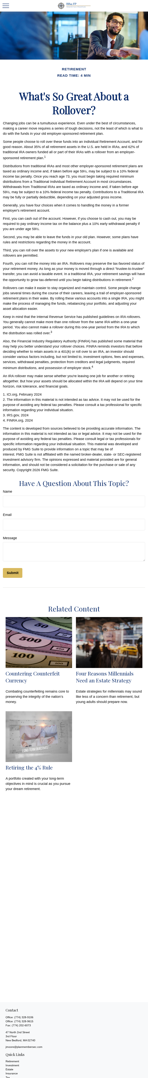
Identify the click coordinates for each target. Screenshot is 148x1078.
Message (10, 538)
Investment (12, 1065)
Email (7, 515)
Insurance (12, 1073)
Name (7, 491)
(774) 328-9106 (23, 1017)
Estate (9, 1069)
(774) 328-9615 (23, 1021)
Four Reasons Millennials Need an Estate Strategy (105, 677)
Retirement (12, 1061)
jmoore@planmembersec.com (24, 1046)
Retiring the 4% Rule (29, 767)
